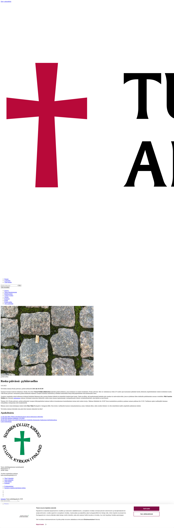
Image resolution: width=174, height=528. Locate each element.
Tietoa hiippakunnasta (10, 292)
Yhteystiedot (8, 282)
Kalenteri (7, 299)
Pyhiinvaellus (8, 302)
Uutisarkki (7, 280)
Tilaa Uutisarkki (9, 478)
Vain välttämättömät (146, 514)
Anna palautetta (8, 480)
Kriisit (6, 300)
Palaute (6, 279)
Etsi (20, 285)
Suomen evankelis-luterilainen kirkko (15, 488)
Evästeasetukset (8, 486)
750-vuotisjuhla (8, 303)
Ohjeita (6, 297)
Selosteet (3, 499)
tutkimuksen (17, 398)
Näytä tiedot (40, 524)
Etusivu (6, 290)
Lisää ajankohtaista (6, 421)
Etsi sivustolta (5, 287)
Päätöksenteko (8, 294)
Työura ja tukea (8, 295)
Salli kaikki (146, 508)
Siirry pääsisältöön (6, 1)
